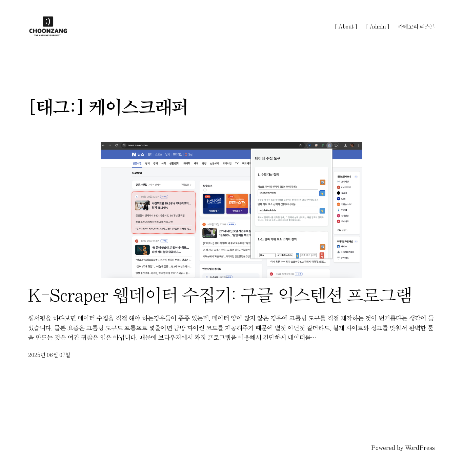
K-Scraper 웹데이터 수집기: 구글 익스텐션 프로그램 (220, 295)
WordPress (420, 448)
